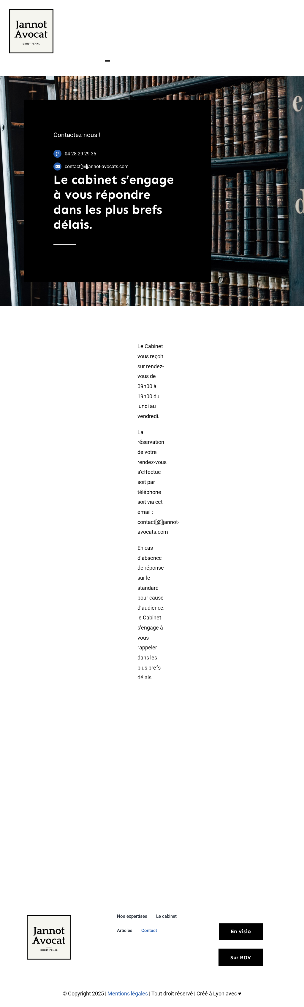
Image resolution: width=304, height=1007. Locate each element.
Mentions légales (128, 993)
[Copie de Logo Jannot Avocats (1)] (31, 11)
